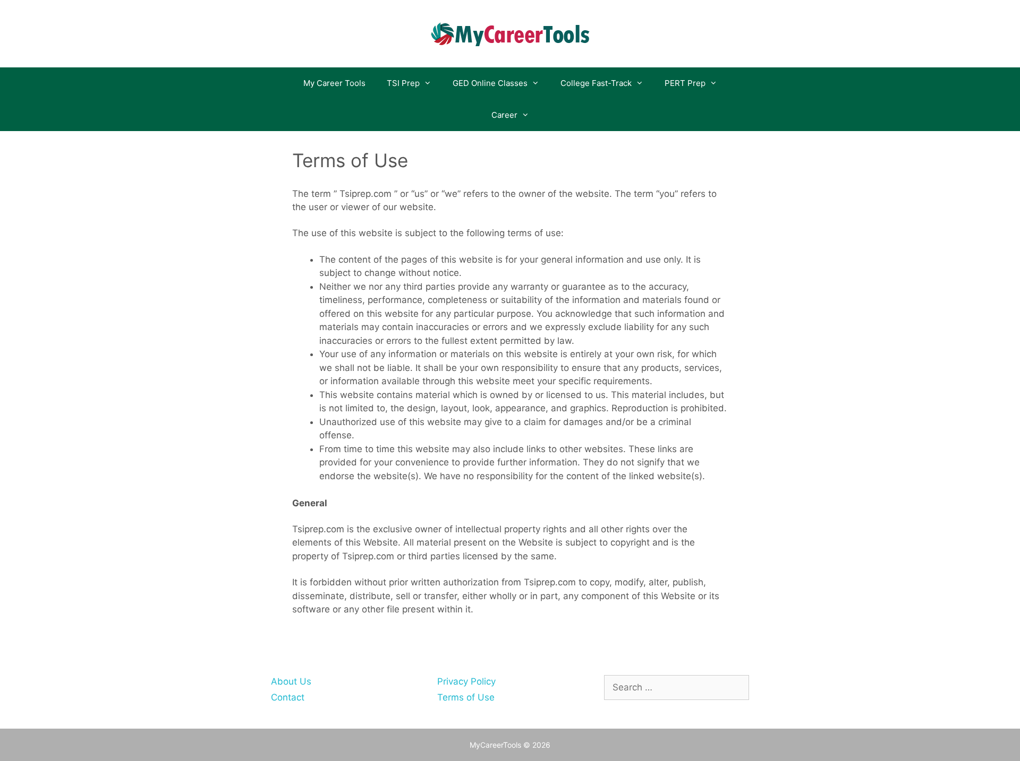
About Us (291, 681)
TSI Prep (403, 83)
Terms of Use (466, 697)
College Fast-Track (596, 83)
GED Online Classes (490, 83)
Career (504, 115)
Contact (287, 697)
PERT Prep (685, 83)
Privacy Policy (466, 681)
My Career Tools (334, 83)
